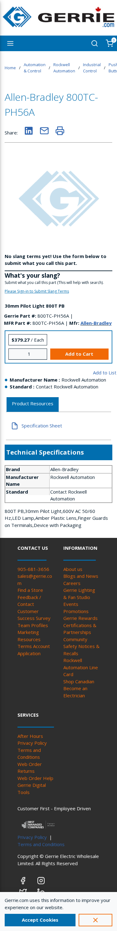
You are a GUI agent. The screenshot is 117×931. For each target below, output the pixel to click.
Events (70, 604)
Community (75, 639)
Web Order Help (35, 778)
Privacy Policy (32, 743)
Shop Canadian (78, 681)
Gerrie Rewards (80, 618)
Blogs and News (80, 576)
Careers (71, 583)
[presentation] (33, 404)
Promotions (76, 611)
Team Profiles (32, 625)
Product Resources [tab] (32, 403)
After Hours (30, 736)
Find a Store (30, 590)
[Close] (95, 920)
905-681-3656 (33, 569)
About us (72, 569)
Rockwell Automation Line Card (80, 667)
